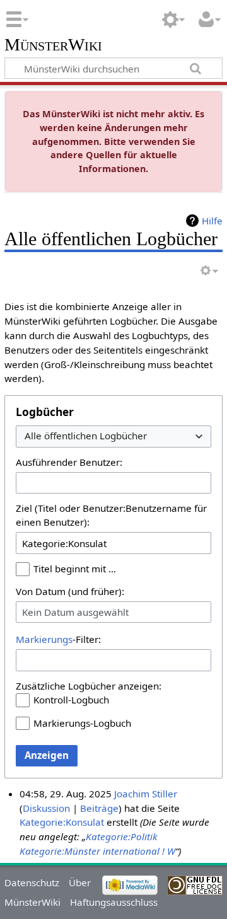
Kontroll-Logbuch (71, 699)
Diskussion (46, 808)
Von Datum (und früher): (70, 591)
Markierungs (44, 639)
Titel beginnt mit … (74, 568)
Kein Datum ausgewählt (75, 612)
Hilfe (212, 220)
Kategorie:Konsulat (62, 822)
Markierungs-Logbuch (82, 723)
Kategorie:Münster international (90, 851)
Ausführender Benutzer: (69, 462)
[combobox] (113, 436)
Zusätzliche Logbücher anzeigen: (88, 685)
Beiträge (99, 808)
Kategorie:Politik (122, 836)
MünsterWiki (53, 45)
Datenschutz (31, 882)
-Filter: (58, 639)
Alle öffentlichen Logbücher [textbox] (86, 436)
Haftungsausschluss (114, 902)
